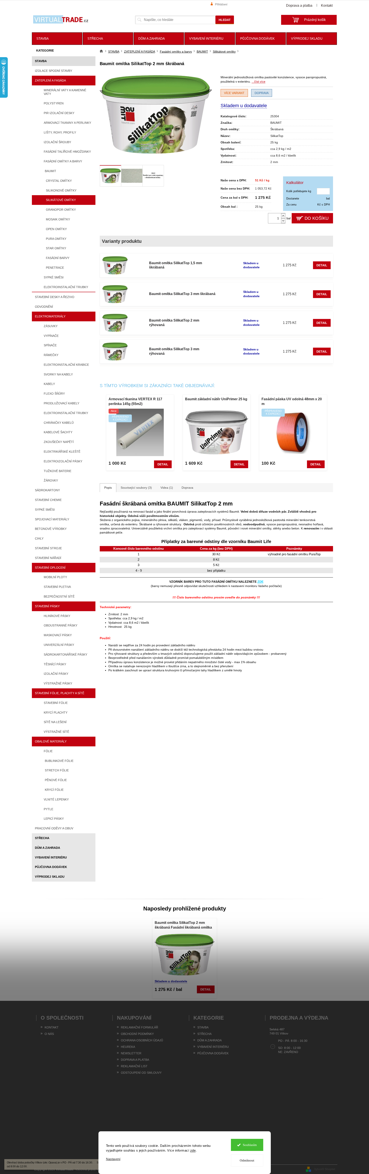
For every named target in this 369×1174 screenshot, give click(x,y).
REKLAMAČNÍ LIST (134, 1066)
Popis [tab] (108, 487)
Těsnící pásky (55, 664)
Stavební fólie (56, 703)
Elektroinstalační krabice (66, 364)
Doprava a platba (299, 5)
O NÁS (49, 1034)
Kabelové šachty (58, 432)
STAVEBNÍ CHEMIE (48, 500)
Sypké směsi (54, 277)
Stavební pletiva (57, 587)
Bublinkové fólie (59, 761)
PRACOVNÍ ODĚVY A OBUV (54, 828)
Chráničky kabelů (59, 422)
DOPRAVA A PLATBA (135, 1059)
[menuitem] (57, 38)
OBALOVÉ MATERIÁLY (51, 741)
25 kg (274, 142)
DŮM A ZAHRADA (47, 847)
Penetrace (55, 267)
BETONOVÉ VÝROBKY (51, 528)
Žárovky (51, 480)
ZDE (260, 581)
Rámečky (51, 355)
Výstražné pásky (58, 683)
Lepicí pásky (54, 818)
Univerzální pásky (59, 645)
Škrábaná (276, 129)
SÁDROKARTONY (47, 490)
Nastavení (113, 1159)
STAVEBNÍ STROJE (48, 548)
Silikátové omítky (61, 200)
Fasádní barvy (57, 258)
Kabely (49, 384)
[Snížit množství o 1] (283, 220)
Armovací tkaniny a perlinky (67, 122)
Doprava (262, 93)
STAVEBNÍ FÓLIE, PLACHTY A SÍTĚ (59, 693)
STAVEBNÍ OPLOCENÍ (50, 567)
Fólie (48, 751)
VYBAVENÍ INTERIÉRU (51, 857)
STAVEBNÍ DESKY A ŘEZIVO (54, 297)
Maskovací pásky (58, 635)
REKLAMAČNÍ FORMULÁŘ (139, 1027)
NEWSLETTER (131, 1053)
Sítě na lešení (55, 722)
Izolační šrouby (57, 142)
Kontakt (327, 5)
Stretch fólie (57, 770)
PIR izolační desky (59, 113)
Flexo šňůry (54, 393)
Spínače (50, 345)
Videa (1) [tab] (166, 487)
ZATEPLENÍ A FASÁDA (50, 80)
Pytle (48, 809)
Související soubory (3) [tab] (136, 487)
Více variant (234, 93)
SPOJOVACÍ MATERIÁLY (52, 519)
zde (193, 1150)
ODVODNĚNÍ (44, 306)
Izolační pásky (56, 673)
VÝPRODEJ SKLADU (49, 876)
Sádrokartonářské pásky (65, 654)
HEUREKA (128, 1046)
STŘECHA (42, 838)
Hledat (225, 20)
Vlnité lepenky (56, 799)
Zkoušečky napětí (59, 442)
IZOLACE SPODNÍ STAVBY (53, 70)
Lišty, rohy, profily (60, 132)
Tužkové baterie (57, 471)
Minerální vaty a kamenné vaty (65, 92)
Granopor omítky (61, 209)
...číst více (258, 81)
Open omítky (56, 229)
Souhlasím (250, 1145)
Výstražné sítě (56, 731)
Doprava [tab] (187, 487)
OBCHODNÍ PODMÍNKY (137, 1034)
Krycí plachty (55, 712)
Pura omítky (56, 238)
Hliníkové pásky (57, 616)
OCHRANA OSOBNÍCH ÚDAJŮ (142, 1040)
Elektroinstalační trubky (66, 287)
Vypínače (51, 335)
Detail (321, 265)
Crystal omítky (59, 180)
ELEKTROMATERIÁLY (50, 316)
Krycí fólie (54, 789)
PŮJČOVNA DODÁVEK (51, 867)
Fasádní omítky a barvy (63, 161)
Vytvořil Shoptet (324, 1169)
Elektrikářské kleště (62, 451)
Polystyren (54, 103)
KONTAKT (52, 1027)
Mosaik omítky (58, 219)
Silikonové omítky (61, 190)
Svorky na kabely (58, 374)
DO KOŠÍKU (317, 218)
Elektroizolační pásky (63, 461)
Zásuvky (51, 326)
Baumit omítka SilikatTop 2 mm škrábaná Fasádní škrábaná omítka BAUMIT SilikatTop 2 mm (183, 925)
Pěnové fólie (56, 780)
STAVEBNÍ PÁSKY (47, 606)
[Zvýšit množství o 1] (283, 215)
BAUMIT (50, 171)
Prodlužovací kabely (61, 403)
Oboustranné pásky (60, 625)
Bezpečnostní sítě (59, 596)
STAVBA (41, 61)
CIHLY (39, 538)
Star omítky (56, 248)
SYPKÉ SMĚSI (45, 509)
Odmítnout (247, 1160)
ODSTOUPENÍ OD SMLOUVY (141, 1072)
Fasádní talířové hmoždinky (67, 151)
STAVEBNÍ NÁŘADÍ (48, 558)
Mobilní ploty (55, 577)
